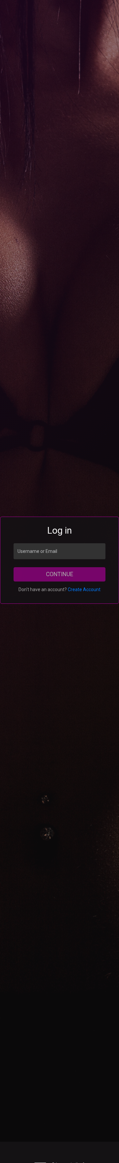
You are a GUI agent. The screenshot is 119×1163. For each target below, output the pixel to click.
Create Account (84, 589)
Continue (59, 574)
